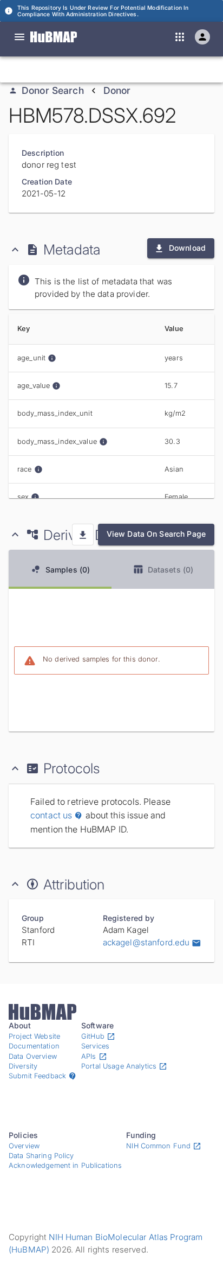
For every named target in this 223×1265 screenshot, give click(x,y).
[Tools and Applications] (180, 37)
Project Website (34, 1036)
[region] (111, 406)
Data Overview (33, 1056)
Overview (24, 1146)
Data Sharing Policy (41, 1156)
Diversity (23, 1066)
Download (187, 247)
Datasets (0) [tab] (171, 569)
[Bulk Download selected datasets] (83, 534)
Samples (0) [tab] (67, 569)
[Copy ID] (109, 69)
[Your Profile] (202, 37)
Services (95, 1046)
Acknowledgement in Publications (65, 1165)
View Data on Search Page (156, 533)
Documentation (34, 1046)
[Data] (19, 37)
